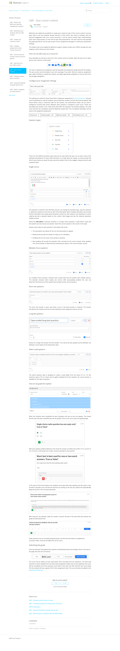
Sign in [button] (107, 3)
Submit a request (98, 3)
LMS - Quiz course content (15, 71)
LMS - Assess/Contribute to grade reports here (17, 84)
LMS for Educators (34, 607)
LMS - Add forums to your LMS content (16, 64)
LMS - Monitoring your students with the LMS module (17, 33)
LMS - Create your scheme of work (15, 40)
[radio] (55, 583)
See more (12, 95)
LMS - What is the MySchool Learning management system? (16, 24)
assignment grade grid (36, 570)
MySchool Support (14, 10)
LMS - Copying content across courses (17, 77)
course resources (79, 98)
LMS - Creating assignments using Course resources (15, 48)
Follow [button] (87, 25)
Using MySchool (25, 10)
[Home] (19, 4)
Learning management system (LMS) (42, 10)
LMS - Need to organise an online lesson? (17, 90)
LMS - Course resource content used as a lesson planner (17, 56)
